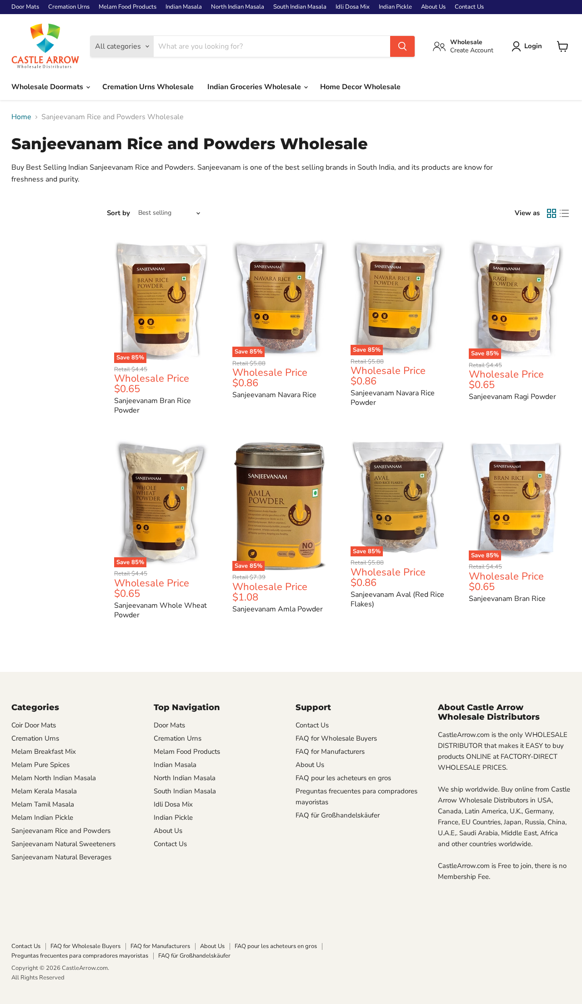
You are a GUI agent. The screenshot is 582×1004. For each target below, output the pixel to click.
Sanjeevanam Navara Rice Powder (393, 398)
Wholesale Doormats (48, 87)
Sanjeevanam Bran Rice (507, 599)
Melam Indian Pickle (42, 817)
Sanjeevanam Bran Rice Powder (152, 405)
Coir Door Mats (33, 725)
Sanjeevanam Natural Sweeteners (63, 843)
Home (21, 117)
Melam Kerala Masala (44, 791)
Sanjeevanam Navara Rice (274, 395)
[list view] (564, 213)
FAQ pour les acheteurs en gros (343, 777)
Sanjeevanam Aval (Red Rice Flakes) (397, 599)
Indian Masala (184, 7)
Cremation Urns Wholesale (148, 87)
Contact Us (469, 7)
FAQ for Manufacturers (330, 751)
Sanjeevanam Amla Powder (277, 609)
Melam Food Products (127, 7)
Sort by (118, 213)
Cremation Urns (69, 7)
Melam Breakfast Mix (43, 751)
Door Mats (25, 7)
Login (533, 45)
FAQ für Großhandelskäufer (338, 815)
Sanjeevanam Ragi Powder (512, 397)
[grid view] (551, 213)
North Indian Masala (237, 7)
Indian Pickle (395, 7)
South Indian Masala (299, 7)
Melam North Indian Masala (53, 777)
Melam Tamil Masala (42, 804)
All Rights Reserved (38, 978)
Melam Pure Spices (40, 764)
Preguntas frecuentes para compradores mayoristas (79, 956)
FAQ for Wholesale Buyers (336, 738)
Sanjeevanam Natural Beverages (61, 857)
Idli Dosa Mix (353, 7)
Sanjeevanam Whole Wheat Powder (160, 610)
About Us (433, 7)
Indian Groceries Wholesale (255, 87)
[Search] (402, 46)
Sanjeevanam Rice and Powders (60, 830)
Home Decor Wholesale (360, 87)
